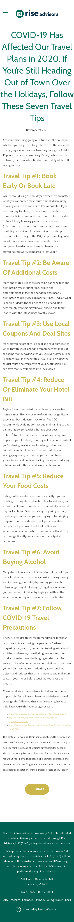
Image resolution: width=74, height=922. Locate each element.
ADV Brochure (12, 900)
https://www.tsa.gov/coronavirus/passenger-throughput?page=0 (37, 713)
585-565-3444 (45, 892)
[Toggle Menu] (5, 14)
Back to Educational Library (37, 813)
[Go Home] (37, 14)
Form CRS (28, 900)
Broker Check (62, 900)
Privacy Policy (44, 900)
